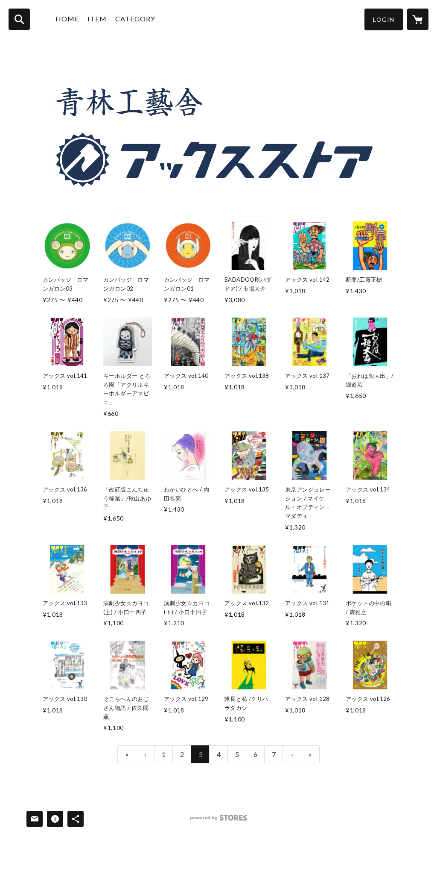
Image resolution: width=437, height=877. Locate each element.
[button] (383, 19)
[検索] (19, 19)
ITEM (97, 19)
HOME (67, 19)
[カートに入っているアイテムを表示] (417, 19)
